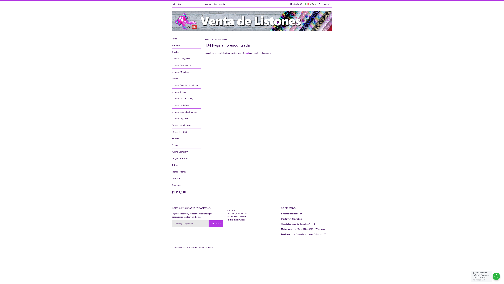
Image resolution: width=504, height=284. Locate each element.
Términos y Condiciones (237, 213)
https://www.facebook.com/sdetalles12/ (308, 234)
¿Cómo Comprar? (180, 151)
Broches (175, 138)
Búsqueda (231, 210)
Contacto (176, 178)
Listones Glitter (179, 92)
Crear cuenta (219, 4)
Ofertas (175, 52)
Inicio (174, 38)
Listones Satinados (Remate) (185, 112)
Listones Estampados (181, 65)
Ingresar (208, 4)
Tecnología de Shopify (205, 247)
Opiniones (176, 185)
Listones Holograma (181, 58)
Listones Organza (180, 118)
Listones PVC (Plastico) (182, 98)
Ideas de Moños (179, 171)
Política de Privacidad (236, 220)
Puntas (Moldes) (179, 131)
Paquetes (176, 45)
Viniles (175, 78)
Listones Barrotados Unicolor (185, 85)
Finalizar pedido (325, 4)
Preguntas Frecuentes (182, 158)
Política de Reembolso (236, 216)
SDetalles (194, 247)
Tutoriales (176, 165)
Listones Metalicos (180, 72)
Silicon (175, 145)
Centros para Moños (181, 125)
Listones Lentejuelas (181, 105)
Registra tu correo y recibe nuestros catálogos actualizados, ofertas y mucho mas (192, 215)
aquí (247, 53)
